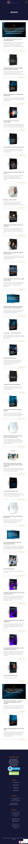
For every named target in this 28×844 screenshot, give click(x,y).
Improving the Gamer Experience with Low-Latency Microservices (13, 39)
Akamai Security (16, 785)
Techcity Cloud (16, 782)
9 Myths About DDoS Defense (10, 358)
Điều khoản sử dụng (13, 763)
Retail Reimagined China (9, 569)
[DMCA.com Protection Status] (14, 774)
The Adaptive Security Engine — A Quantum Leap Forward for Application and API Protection (13, 702)
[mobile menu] (26, 2)
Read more (22, 51)
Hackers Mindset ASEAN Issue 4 (11, 675)
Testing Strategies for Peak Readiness (12, 384)
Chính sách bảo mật (13, 764)
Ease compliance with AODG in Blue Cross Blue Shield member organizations (14, 648)
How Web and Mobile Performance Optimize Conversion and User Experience (13, 68)
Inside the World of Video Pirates (11, 491)
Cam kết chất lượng (13, 765)
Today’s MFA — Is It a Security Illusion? (12, 333)
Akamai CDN (15, 787)
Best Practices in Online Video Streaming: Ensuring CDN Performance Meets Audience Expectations (13, 465)
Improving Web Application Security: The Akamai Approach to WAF (12, 543)
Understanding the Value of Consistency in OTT (14, 147)
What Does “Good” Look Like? (10, 199)
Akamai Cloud (15, 790)
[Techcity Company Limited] (14, 2)
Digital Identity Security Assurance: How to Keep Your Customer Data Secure (13, 436)
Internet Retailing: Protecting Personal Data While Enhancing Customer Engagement (13, 307)
